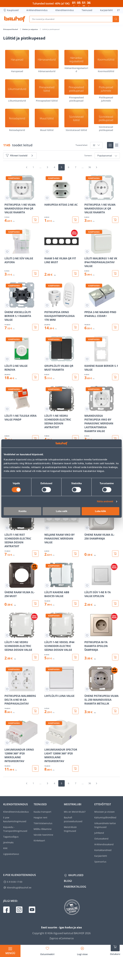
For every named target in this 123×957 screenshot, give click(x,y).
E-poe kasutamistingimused (14, 819)
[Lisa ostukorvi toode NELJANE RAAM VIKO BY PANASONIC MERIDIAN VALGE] (75, 553)
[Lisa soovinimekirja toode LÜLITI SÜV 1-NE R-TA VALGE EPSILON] (87, 585)
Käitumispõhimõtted (105, 817)
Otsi (116, 19)
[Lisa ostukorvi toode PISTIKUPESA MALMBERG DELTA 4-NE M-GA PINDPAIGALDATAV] (35, 711)
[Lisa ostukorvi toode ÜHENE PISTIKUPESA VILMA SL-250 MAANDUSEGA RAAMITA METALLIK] (115, 711)
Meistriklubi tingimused (70, 829)
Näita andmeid (105, 501)
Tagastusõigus (11, 836)
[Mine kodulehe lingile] (14, 19)
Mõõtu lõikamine (43, 829)
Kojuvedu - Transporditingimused (15, 829)
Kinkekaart (39, 840)
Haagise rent (40, 817)
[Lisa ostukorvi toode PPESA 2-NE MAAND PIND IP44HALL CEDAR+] (115, 327)
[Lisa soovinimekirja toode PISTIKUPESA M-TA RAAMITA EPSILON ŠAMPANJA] (87, 635)
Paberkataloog (75, 886)
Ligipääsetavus (11, 853)
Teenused (87, 10)
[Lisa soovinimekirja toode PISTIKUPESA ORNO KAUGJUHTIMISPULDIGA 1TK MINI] (47, 305)
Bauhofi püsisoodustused (73, 819)
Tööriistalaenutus (43, 823)
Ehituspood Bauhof (10, 29)
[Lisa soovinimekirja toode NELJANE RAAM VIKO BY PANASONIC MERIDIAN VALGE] (47, 528)
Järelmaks (8, 842)
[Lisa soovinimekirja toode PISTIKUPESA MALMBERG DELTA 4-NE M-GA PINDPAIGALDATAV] (7, 689)
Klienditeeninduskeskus (16, 811)
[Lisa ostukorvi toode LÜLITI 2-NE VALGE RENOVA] (35, 377)
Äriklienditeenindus (37, 10)
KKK (5, 848)
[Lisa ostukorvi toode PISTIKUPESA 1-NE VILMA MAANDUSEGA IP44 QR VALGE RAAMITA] (35, 220)
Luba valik (61, 511)
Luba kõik (100, 511)
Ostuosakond (101, 838)
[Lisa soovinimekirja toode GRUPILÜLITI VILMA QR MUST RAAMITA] (47, 359)
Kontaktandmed (102, 850)
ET (118, 10)
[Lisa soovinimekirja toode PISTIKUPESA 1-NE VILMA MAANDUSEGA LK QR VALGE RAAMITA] (87, 198)
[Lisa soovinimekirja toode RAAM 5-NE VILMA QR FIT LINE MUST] (47, 251)
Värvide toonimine (43, 834)
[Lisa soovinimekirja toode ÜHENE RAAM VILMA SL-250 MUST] (7, 585)
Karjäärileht (106, 10)
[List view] (116, 145)
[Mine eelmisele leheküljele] (26, 167)
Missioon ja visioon (104, 811)
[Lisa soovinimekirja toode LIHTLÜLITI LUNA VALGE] (47, 689)
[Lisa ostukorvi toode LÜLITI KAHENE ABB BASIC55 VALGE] (75, 603)
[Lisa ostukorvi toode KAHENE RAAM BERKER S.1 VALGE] (115, 377)
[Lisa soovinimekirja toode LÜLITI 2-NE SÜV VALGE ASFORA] (7, 251)
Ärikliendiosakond (104, 844)
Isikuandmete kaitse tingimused (105, 825)
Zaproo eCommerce (61, 938)
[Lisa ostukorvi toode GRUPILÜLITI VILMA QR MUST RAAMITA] (75, 377)
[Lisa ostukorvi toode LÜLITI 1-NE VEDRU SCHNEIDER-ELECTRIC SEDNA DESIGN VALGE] (35, 657)
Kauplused (13, 10)
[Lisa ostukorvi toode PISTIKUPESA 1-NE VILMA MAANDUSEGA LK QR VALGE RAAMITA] (115, 220)
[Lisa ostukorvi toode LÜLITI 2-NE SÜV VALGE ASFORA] (35, 273)
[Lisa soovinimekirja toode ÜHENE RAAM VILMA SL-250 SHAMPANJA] (87, 528)
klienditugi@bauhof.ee (19, 887)
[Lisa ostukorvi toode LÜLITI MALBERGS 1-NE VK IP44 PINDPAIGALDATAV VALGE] (115, 273)
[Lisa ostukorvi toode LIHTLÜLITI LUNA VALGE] (75, 711)
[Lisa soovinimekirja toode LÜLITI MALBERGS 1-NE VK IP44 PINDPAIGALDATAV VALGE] (87, 251)
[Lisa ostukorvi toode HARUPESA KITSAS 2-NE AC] (75, 220)
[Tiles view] (110, 145)
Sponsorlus (100, 861)
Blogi (68, 881)
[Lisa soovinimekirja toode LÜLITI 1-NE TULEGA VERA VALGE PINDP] (7, 409)
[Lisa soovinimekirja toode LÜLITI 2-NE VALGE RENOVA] (7, 359)
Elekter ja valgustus (30, 29)
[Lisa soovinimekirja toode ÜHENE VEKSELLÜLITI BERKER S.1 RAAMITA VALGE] (7, 305)
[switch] (46, 489)
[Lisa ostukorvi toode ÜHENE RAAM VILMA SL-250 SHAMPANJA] (115, 553)
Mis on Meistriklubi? (75, 811)
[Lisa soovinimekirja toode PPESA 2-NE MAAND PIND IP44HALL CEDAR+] (87, 305)
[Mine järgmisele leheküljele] (96, 167)
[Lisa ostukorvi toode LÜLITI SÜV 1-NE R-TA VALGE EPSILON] (115, 603)
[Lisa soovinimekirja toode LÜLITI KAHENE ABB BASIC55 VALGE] (47, 585)
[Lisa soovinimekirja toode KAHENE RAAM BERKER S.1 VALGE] (87, 359)
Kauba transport (42, 811)
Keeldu (22, 511)
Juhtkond (99, 832)
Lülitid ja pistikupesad (50, 29)
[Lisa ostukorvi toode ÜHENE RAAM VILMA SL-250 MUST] (35, 603)
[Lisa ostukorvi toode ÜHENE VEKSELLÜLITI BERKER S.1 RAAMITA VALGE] (35, 327)
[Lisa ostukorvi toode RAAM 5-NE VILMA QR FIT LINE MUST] (75, 273)
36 (89, 167)
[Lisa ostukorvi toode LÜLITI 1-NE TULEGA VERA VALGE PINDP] (35, 438)
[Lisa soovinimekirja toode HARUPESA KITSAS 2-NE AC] (47, 198)
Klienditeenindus (64, 10)
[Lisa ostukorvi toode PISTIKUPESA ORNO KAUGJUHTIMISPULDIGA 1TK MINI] (75, 327)
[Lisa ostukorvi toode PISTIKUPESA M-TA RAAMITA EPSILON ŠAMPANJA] (115, 657)
